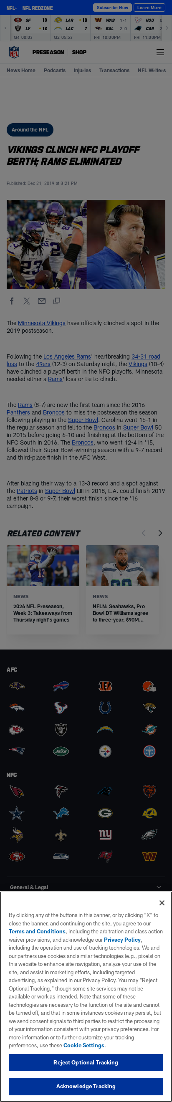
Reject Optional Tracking (85, 1062)
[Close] (162, 903)
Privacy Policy (122, 939)
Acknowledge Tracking (86, 1086)
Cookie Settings (83, 1045)
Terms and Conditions (37, 931)
